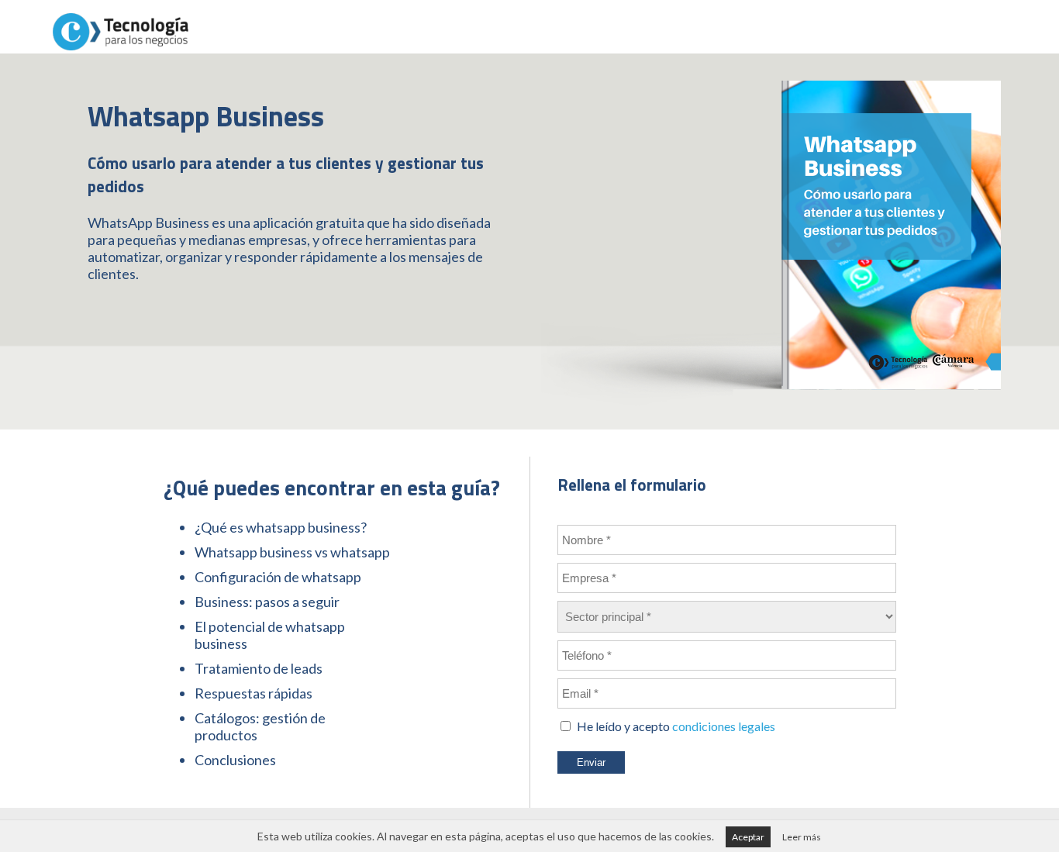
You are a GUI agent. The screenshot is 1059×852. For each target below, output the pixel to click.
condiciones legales (723, 726)
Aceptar (748, 837)
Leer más (801, 837)
